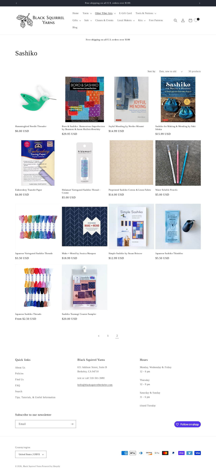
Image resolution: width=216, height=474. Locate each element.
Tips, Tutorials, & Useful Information (35, 397)
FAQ (17, 385)
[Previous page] (99, 336)
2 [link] (117, 335)
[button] (87, 13)
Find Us (19, 379)
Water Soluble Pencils (166, 190)
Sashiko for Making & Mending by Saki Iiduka (175, 127)
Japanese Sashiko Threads (28, 314)
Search (18, 391)
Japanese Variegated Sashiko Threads (34, 253)
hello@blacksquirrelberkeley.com (95, 385)
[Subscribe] (72, 424)
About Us (20, 367)
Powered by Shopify (51, 466)
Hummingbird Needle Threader (30, 126)
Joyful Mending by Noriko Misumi (126, 126)
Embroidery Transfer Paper (28, 190)
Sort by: (152, 71)
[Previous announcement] (16, 3)
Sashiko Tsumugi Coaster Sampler (79, 314)
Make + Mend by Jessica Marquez (79, 253)
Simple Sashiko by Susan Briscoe (125, 253)
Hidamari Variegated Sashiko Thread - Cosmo (81, 191)
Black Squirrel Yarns (32, 466)
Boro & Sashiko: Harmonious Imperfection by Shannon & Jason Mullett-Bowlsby (83, 127)
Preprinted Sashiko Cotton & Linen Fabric (130, 190)
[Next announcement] (199, 3)
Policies (19, 373)
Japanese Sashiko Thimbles (169, 253)
